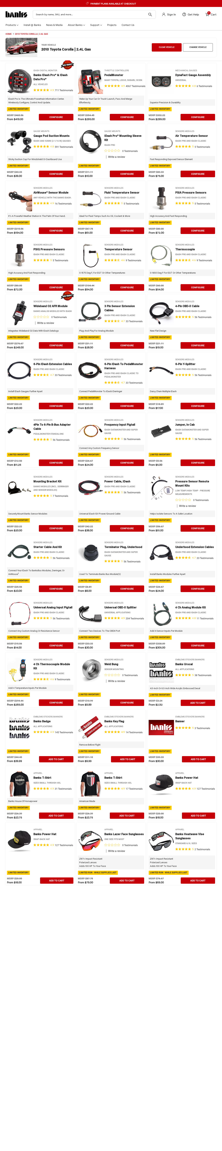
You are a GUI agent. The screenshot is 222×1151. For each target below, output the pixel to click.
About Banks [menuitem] (75, 24)
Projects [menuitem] (111, 24)
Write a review (116, 156)
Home (9, 34)
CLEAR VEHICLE (166, 47)
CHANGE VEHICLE (198, 47)
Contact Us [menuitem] (128, 24)
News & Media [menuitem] (54, 24)
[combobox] (94, 14)
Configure (56, 117)
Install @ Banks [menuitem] (32, 24)
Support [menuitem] (94, 24)
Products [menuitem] (11, 24)
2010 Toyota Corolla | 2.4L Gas (31, 34)
